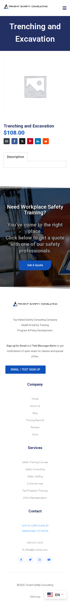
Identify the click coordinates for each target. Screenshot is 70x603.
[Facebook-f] (21, 559)
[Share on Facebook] (14, 141)
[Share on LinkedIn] (38, 141)
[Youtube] (49, 559)
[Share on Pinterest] (30, 141)
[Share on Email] (7, 141)
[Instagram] (39, 559)
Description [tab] (15, 157)
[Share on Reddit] (46, 141)
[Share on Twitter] (22, 141)
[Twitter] (30, 559)
